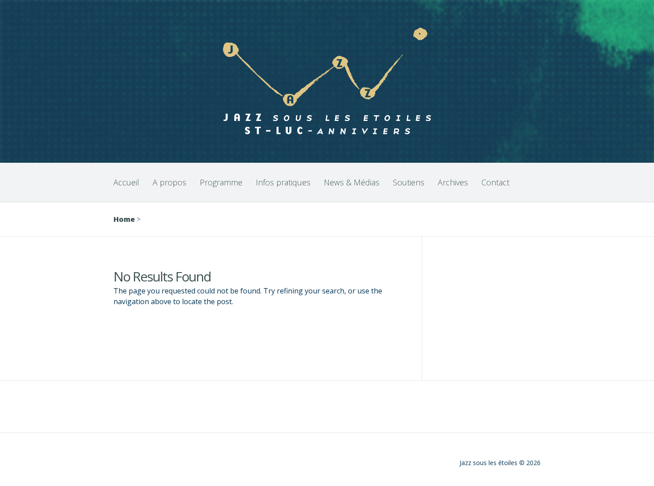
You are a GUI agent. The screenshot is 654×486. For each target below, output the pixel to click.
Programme (221, 182)
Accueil (126, 182)
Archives (453, 182)
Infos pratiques (283, 182)
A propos (169, 182)
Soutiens (408, 182)
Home (124, 219)
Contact (495, 182)
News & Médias (351, 182)
